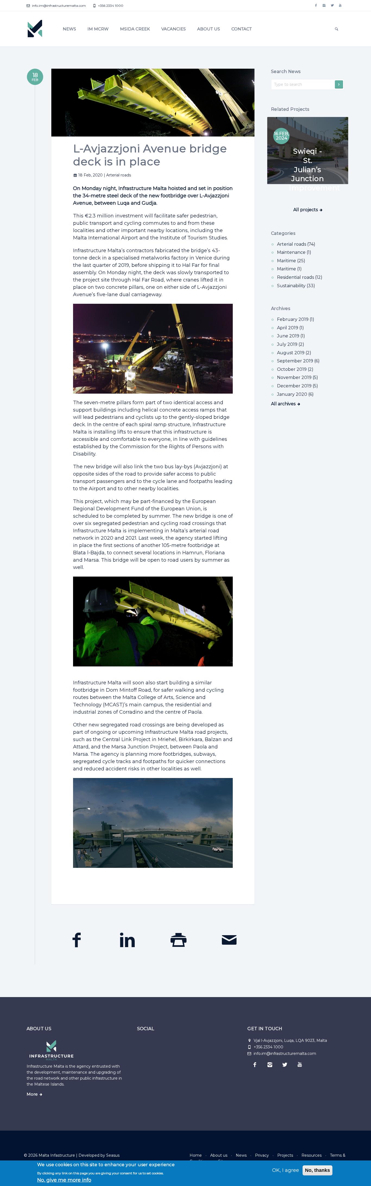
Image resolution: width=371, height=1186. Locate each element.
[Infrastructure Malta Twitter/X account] (332, 5)
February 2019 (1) (295, 319)
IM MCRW (98, 28)
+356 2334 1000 (110, 6)
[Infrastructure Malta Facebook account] (316, 5)
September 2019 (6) (298, 360)
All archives (283, 403)
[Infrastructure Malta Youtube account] (340, 5)
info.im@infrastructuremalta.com (58, 6)
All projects (305, 209)
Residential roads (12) (299, 277)
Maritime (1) (289, 268)
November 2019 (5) (297, 377)
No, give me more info (64, 1180)
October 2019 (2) (295, 369)
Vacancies (173, 28)
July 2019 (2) (290, 344)
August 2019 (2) (294, 352)
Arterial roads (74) (296, 244)
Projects (285, 1155)
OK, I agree (285, 1170)
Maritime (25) (291, 260)
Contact (241, 28)
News (69, 28)
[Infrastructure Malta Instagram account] (324, 5)
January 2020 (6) (295, 394)
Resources (311, 1155)
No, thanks (317, 1170)
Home (196, 1155)
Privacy (262, 1155)
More (32, 1094)
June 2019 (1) (291, 336)
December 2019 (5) (297, 385)
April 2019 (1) (290, 327)
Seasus (113, 1155)
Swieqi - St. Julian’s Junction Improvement (314, 169)
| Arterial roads (117, 175)
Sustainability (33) (296, 285)
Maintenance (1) (294, 252)
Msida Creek (135, 28)
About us (208, 28)
